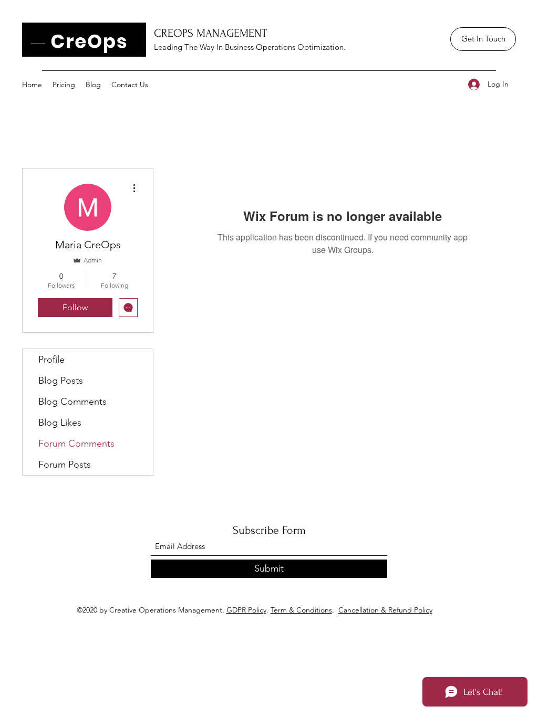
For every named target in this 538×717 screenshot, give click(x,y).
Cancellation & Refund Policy (385, 610)
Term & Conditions (301, 610)
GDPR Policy (246, 610)
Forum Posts (64, 464)
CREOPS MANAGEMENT (210, 33)
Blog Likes (59, 422)
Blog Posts (60, 380)
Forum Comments (76, 443)
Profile (51, 359)
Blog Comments (72, 401)
